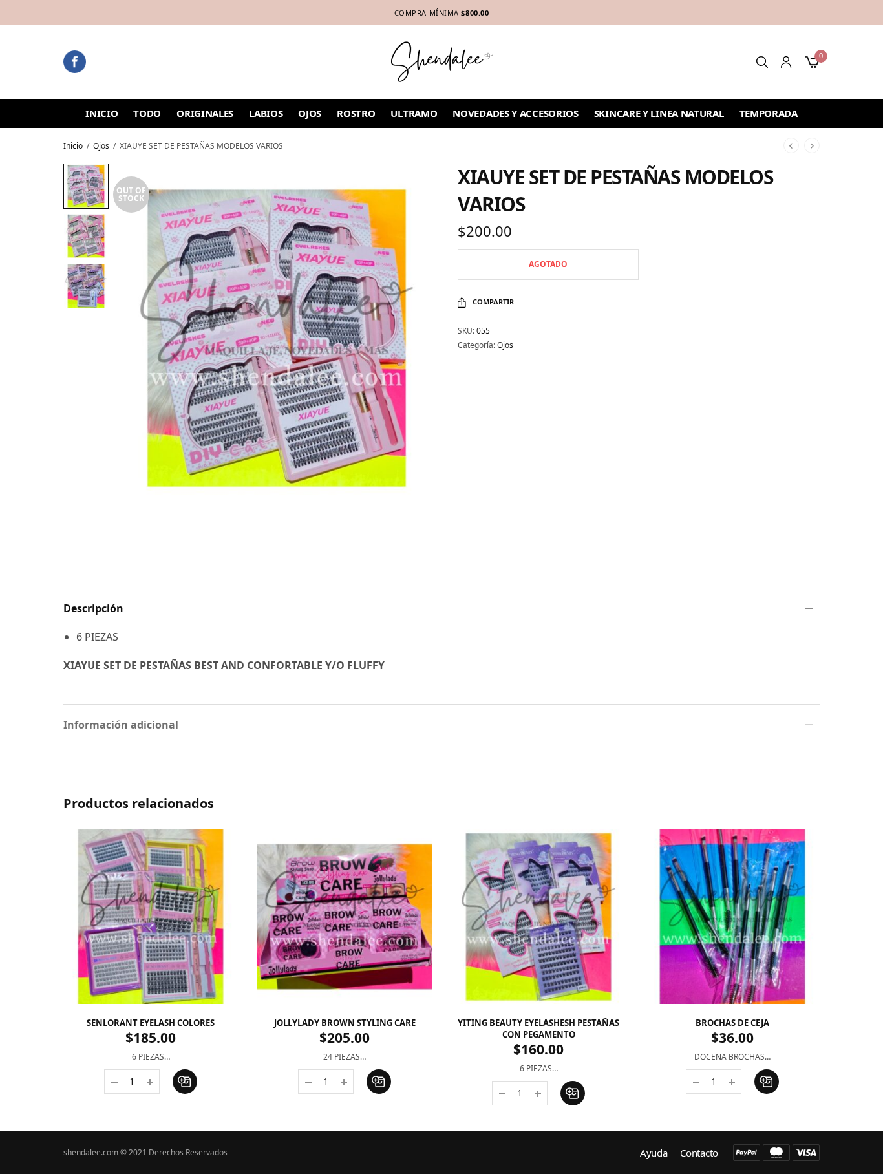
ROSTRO (356, 113)
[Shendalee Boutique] (442, 62)
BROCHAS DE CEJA (732, 1023)
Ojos (309, 113)
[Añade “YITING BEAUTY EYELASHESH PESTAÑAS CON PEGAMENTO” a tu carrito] (572, 1093)
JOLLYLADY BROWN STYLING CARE (345, 1023)
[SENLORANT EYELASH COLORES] (150, 916)
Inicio (101, 113)
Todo (147, 113)
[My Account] (786, 62)
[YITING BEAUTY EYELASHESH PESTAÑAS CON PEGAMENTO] (538, 916)
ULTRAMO (413, 113)
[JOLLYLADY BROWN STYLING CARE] (344, 916)
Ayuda (654, 1153)
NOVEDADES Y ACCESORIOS (515, 113)
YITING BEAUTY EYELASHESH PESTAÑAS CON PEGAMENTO (538, 1028)
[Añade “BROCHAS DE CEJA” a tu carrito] (766, 1081)
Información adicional (120, 725)
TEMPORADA (768, 113)
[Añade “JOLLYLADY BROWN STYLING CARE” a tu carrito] (379, 1081)
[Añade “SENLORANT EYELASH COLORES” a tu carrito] (185, 1081)
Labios (265, 113)
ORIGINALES (204, 113)
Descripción (93, 608)
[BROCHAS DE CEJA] (732, 916)
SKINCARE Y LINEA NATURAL (659, 113)
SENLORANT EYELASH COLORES (151, 1023)
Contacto (699, 1153)
